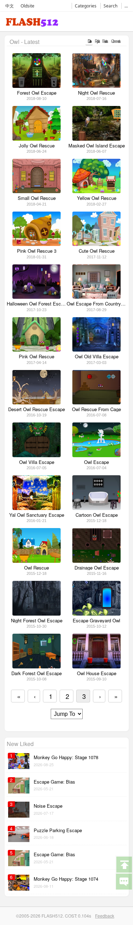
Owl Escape (96, 462)
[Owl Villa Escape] (36, 455)
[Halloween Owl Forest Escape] (36, 296)
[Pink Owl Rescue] (36, 349)
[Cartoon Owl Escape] (96, 508)
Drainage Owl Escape (96, 567)
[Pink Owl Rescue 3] (36, 244)
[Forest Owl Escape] (36, 86)
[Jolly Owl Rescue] (36, 138)
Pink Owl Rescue (36, 356)
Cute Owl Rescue (97, 250)
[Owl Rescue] (36, 560)
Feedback (104, 916)
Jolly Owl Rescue (37, 145)
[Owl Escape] (96, 455)
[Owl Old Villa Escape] (96, 349)
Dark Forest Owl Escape (36, 673)
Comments (115, 41)
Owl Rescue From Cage (96, 409)
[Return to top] (123, 864)
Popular (96, 41)
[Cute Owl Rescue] (96, 244)
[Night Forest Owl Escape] (36, 613)
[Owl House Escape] (96, 666)
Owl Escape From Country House (97, 303)
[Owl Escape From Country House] (96, 296)
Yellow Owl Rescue (96, 198)
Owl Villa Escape (36, 462)
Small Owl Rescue (37, 198)
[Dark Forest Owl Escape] (36, 666)
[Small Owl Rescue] (36, 191)
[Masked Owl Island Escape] (96, 138)
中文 (9, 6)
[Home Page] (32, 23)
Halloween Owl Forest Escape (37, 303)
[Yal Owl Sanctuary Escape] (36, 508)
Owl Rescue (36, 567)
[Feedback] (123, 881)
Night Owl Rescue (96, 92)
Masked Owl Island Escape (96, 145)
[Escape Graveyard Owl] (96, 613)
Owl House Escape (96, 673)
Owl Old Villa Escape (96, 356)
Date (89, 41)
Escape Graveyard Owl (96, 620)
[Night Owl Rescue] (96, 86)
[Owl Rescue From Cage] (96, 402)
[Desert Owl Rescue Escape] (36, 402)
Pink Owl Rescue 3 (36, 250)
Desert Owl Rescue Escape (36, 409)
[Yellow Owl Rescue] (96, 191)
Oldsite (27, 6)
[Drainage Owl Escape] (96, 560)
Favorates (104, 41)
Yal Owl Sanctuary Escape (36, 514)
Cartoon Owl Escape (97, 514)
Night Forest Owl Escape (36, 620)
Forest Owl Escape (36, 92)
